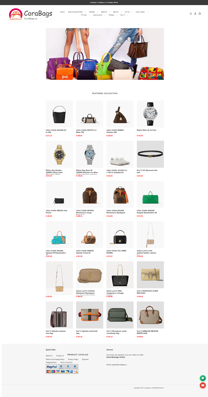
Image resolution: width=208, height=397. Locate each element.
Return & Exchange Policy (55, 359)
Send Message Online (115, 357)
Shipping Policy (51, 362)
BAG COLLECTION (75, 12)
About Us (49, 356)
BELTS (115, 12)
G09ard (111, 15)
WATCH (104, 12)
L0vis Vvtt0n (140, 12)
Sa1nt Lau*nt (97, 15)
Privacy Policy (73, 359)
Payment (85, 359)
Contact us (60, 356)
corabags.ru (147, 388)
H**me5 (84, 15)
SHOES (92, 12)
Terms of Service (66, 362)
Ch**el (127, 12)
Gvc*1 (122, 15)
